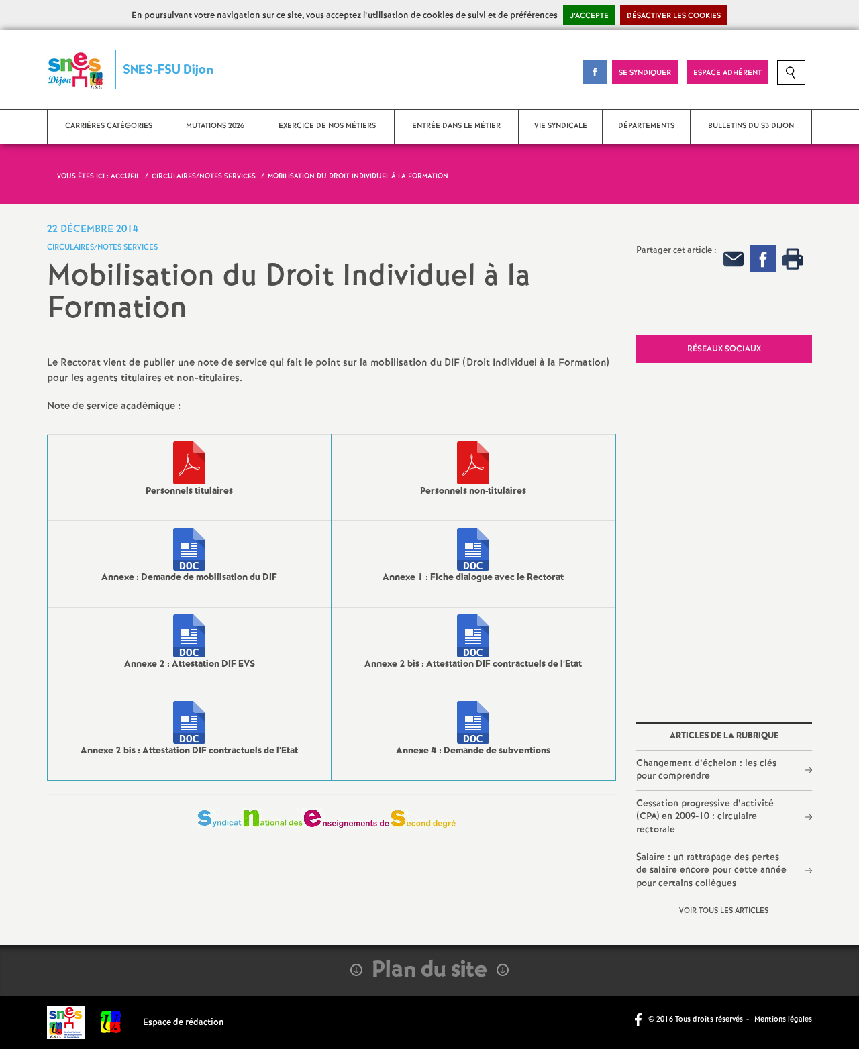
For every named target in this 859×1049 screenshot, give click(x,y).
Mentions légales (783, 1019)
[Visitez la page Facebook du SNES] (639, 1018)
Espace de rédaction (183, 1022)
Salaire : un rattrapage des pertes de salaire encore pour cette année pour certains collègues (711, 870)
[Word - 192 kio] (189, 635)
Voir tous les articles (723, 910)
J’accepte (589, 16)
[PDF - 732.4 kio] (189, 462)
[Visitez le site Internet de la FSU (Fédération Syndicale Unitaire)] (111, 1022)
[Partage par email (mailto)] (733, 258)
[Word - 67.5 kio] (189, 549)
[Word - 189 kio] (473, 549)
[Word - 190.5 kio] (473, 635)
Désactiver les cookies (674, 16)
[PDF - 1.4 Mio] (473, 462)
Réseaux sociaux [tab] (724, 349)
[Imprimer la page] (792, 258)
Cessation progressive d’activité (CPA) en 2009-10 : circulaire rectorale (705, 816)
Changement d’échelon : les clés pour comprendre (706, 770)
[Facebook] (763, 258)
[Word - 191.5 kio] (473, 722)
